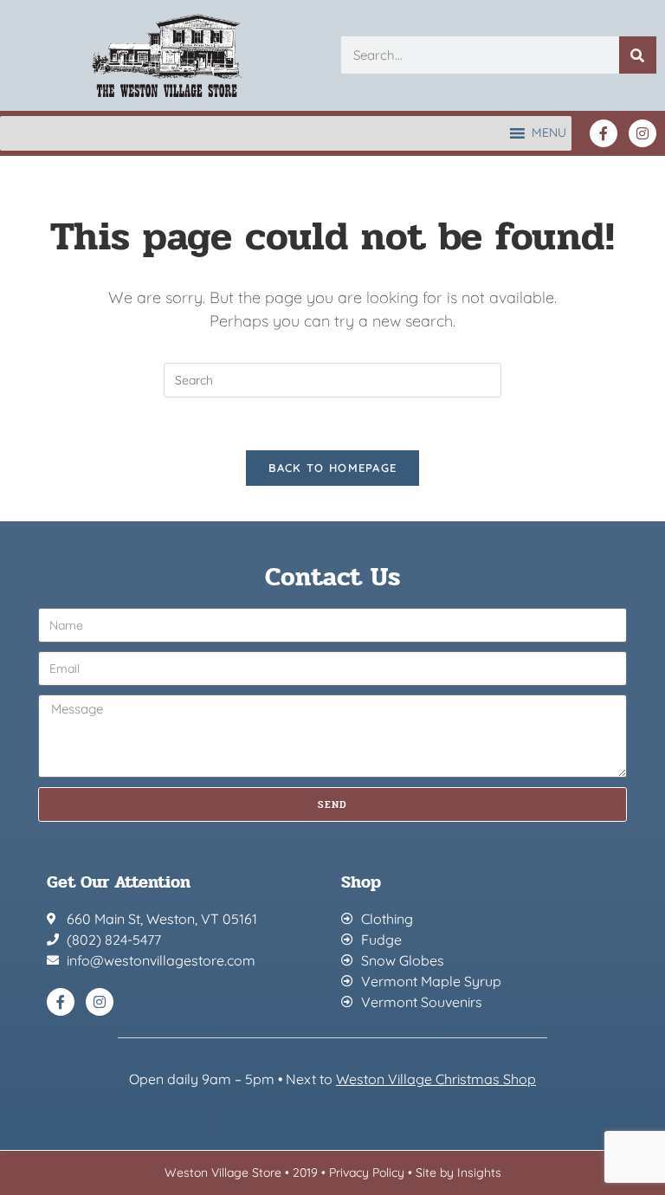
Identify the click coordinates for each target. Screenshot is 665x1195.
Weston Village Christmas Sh (427, 1079)
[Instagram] (642, 133)
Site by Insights (458, 1172)
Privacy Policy (366, 1172)
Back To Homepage (332, 468)
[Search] (637, 55)
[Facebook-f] (603, 133)
